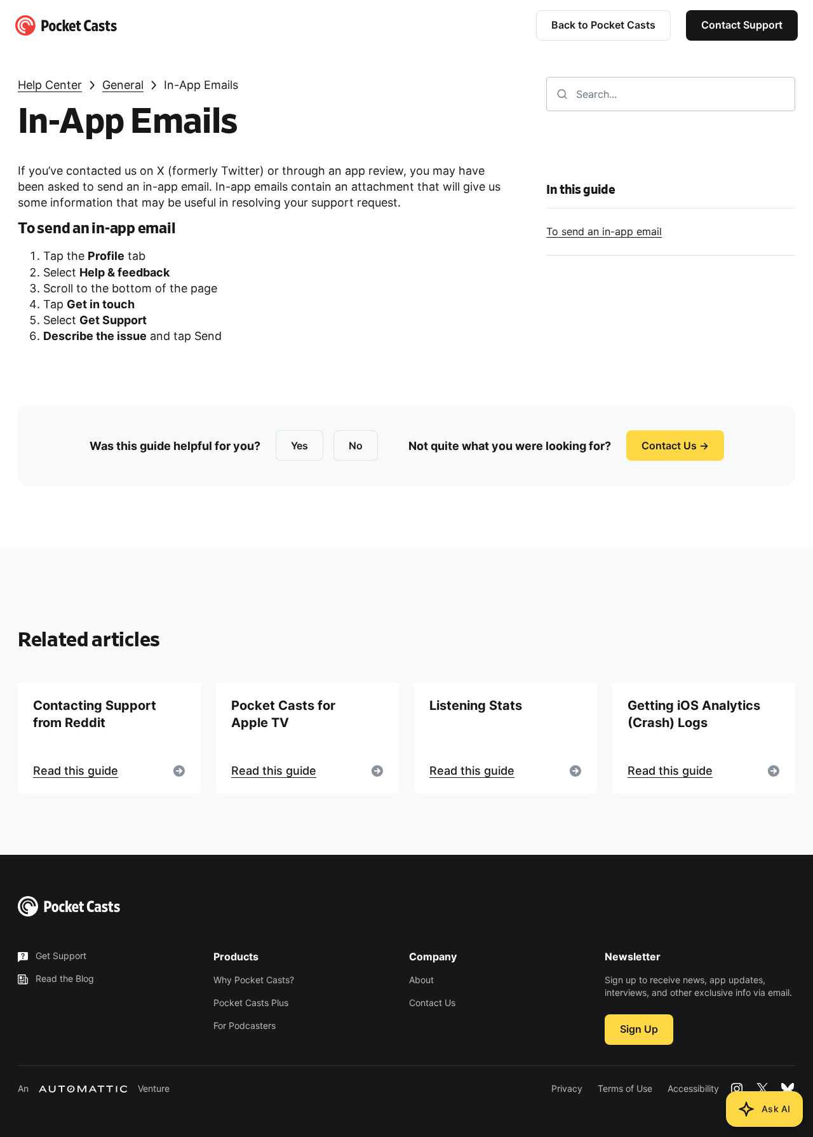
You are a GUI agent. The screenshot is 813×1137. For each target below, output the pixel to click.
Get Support (61, 955)
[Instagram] (736, 1088)
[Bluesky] (787, 1088)
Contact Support (742, 24)
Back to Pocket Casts (603, 24)
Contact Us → (675, 445)
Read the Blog (65, 978)
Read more (109, 738)
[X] (762, 1088)
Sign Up (639, 1029)
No (356, 445)
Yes (299, 445)
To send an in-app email (604, 231)
